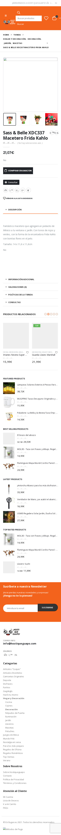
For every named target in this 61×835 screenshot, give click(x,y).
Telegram (15, 655)
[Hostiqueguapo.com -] (9, 22)
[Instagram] (52, 3)
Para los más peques (13, 745)
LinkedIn (17, 190)
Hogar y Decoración (49, 352)
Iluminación (10, 716)
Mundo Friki (8, 738)
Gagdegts (8, 691)
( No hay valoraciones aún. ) (30, 143)
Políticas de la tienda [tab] (20, 294)
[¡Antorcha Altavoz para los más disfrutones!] (9, 489)
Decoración (13, 352)
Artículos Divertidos (12, 672)
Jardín (8, 720)
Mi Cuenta (8, 797)
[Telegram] (56, 3)
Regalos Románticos (13, 753)
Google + (22, 190)
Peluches (9, 731)
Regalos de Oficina (12, 749)
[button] (45, 314)
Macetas (9, 727)
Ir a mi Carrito (9, 804)
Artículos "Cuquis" (12, 669)
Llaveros (9, 723)
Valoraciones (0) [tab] (17, 287)
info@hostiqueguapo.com (19, 643)
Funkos (6, 687)
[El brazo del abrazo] (9, 438)
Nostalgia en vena (12, 742)
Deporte (7, 680)
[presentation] (7, 84)
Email (28, 190)
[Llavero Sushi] (9, 567)
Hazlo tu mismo (10, 694)
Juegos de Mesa (11, 734)
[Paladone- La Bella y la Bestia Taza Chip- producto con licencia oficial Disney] (9, 416)
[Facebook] (47, 3)
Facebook (5, 190)
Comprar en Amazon (20, 170)
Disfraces (8, 683)
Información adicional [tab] (21, 279)
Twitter (11, 190)
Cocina (5, 352)
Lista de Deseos (11, 800)
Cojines (9, 705)
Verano (6, 760)
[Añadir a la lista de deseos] (27, 352)
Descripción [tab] (15, 209)
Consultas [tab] (14, 302)
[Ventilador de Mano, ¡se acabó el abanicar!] (9, 503)
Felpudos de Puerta (15, 713)
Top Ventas (8, 756)
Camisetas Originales (13, 676)
